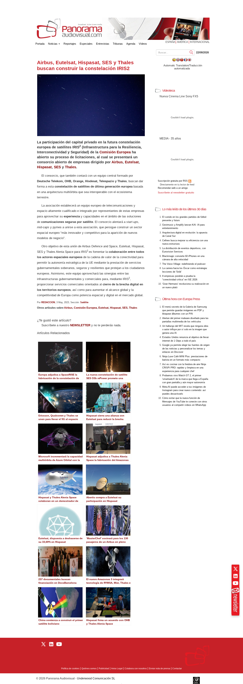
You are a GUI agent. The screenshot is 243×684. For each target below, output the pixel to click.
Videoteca (168, 90)
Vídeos (143, 43)
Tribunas (118, 43)
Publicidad (104, 668)
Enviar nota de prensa (159, 668)
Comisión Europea (115, 152)
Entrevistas (102, 43)
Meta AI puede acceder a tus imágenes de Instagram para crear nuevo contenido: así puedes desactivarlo (184, 390)
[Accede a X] (235, 569)
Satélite (84, 302)
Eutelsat (132, 162)
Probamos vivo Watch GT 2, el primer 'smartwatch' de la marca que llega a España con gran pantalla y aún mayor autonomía (185, 379)
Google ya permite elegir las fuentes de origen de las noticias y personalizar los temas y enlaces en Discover (186, 348)
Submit (191, 52)
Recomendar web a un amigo (173, 188)
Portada (39, 43)
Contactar (177, 668)
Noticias (53, 43)
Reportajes (70, 43)
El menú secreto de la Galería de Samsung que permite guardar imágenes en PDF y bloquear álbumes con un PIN (184, 310)
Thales (70, 167)
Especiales (86, 43)
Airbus (117, 162)
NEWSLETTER (80, 325)
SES (57, 167)
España (170, 41)
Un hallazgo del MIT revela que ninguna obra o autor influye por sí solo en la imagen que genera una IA (185, 329)
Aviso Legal (117, 668)
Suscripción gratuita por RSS (173, 180)
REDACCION (48, 302)
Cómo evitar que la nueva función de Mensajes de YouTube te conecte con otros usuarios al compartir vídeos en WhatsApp (184, 401)
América (182, 41)
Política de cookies (70, 668)
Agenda (130, 43)
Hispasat (44, 167)
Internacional (199, 41)
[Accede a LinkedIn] (235, 576)
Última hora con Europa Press (181, 299)
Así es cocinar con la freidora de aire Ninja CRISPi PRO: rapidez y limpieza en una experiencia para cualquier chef (184, 368)
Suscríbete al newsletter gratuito (176, 192)
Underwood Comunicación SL (96, 678)
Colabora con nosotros (136, 668)
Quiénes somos (89, 668)
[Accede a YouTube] (235, 583)
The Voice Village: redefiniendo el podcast (183, 264)
